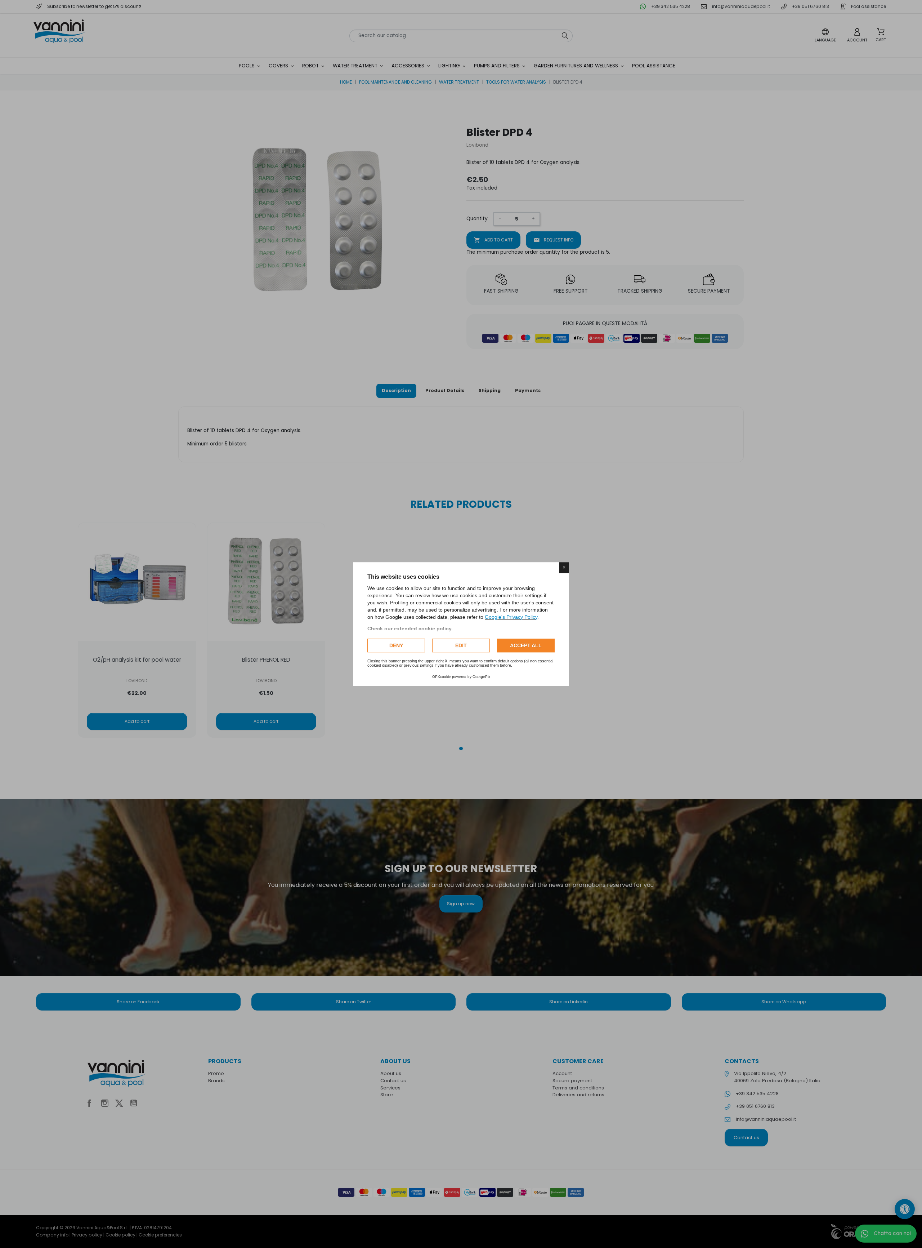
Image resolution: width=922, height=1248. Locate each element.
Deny (396, 645)
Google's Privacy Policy (511, 617)
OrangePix (481, 677)
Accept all (526, 645)
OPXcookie (441, 677)
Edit (461, 645)
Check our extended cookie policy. (410, 628)
